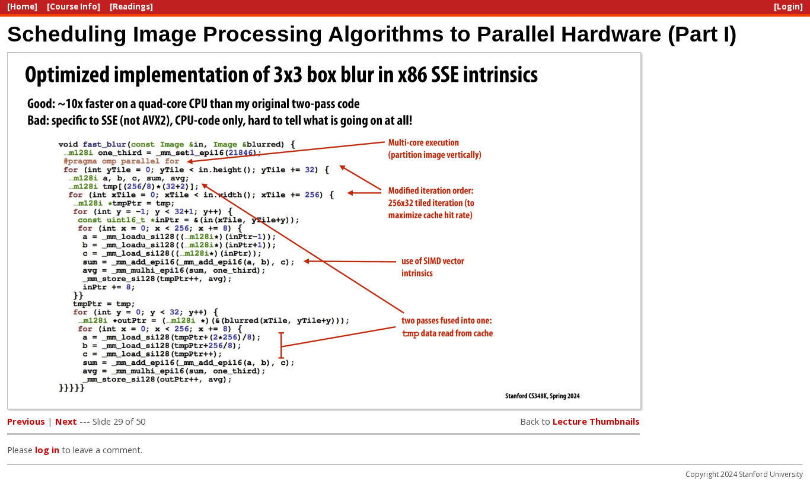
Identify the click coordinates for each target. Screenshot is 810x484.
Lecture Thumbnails (596, 421)
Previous (26, 421)
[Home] (22, 6)
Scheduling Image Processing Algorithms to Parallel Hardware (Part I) (371, 33)
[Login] (788, 6)
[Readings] (131, 6)
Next (66, 421)
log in (47, 450)
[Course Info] (73, 6)
